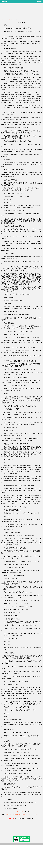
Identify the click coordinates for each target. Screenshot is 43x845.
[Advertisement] (21, 11)
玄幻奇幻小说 (33, 814)
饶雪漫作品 (6, 19)
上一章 (16, 811)
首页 (2, 19)
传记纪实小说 (23, 814)
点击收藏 (11, 818)
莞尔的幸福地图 (12, 19)
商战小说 (15, 814)
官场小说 (8, 814)
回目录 (21, 811)
